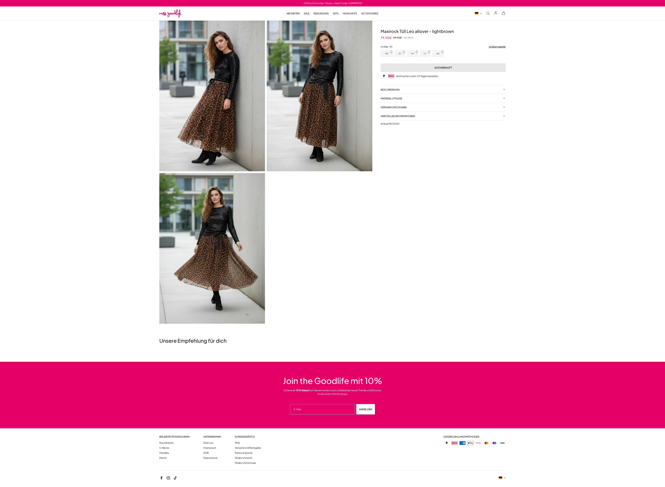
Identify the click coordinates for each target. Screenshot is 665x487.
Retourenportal (243, 452)
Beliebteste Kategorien (174, 436)
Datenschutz (210, 457)
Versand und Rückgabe (248, 447)
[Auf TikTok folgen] (175, 478)
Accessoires (369, 13)
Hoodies (164, 452)
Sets (336, 13)
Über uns (208, 442)
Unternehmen (212, 436)
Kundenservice (245, 436)
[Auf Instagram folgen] (168, 478)
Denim (163, 457)
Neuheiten (293, 13)
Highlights (350, 13)
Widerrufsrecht (243, 457)
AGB (206, 452)
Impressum (209, 447)
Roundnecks (166, 442)
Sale (306, 13)
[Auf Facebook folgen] (161, 478)
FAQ (237, 442)
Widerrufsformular (245, 462)
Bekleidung (321, 13)
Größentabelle (497, 46)
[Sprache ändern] (478, 13)
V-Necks (164, 447)
